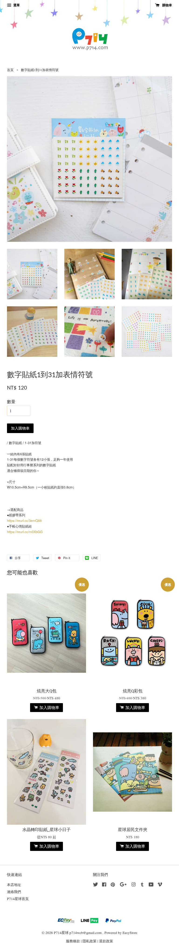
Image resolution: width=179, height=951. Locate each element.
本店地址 (14, 884)
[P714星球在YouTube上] (151, 885)
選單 (16, 5)
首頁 (10, 70)
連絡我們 (14, 891)
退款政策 (106, 941)
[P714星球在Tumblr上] (142, 885)
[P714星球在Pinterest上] (112, 885)
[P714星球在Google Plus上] (123, 885)
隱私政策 (89, 941)
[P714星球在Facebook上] (104, 885)
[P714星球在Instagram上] (133, 885)
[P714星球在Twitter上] (95, 885)
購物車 (166, 5)
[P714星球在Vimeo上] (159, 885)
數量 (11, 401)
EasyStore (130, 932)
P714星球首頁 (18, 898)
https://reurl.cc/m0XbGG (25, 531)
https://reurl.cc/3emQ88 (24, 520)
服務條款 (73, 941)
